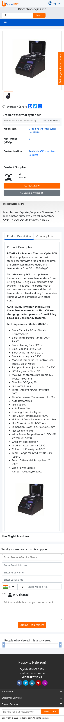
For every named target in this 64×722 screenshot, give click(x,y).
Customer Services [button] (12, 697)
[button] (3, 644)
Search (39, 15)
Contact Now (32, 185)
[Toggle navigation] (5, 22)
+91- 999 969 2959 (33, 669)
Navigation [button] (8, 691)
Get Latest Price (50, 120)
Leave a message (33, 192)
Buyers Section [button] (10, 704)
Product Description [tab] (19, 236)
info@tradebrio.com (34, 673)
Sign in (56, 3)
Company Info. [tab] (45, 236)
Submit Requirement (32, 625)
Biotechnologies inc (13, 203)
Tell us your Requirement (60, 68)
